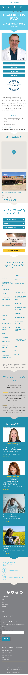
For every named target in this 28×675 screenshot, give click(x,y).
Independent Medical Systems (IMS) (6, 357)
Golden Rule (5, 337)
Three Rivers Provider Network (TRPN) (20, 329)
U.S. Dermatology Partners (15, 672)
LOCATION (14, 63)
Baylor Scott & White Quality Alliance (6, 299)
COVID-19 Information (7, 616)
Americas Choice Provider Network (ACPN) (7, 284)
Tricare (17, 335)
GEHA (3, 333)
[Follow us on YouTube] (21, 592)
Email (3, 629)
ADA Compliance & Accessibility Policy (14, 669)
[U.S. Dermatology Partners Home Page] (14, 3)
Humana (4, 351)
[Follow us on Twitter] (12, 592)
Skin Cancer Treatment (7, 650)
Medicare (17, 279)
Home (3, 11)
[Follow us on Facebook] (8, 592)
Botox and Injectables (6, 652)
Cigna (3, 319)
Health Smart (6, 341)
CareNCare (5, 311)
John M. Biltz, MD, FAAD (16, 11)
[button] (14, 152)
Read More (6, 456)
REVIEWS (14, 75)
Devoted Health (6, 323)
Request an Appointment (14, 250)
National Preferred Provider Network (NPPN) (20, 298)
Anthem (4, 293)
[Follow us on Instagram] (17, 592)
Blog (3, 611)
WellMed (17, 354)
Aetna (3, 274)
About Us (4, 608)
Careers (3, 609)
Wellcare (17, 350)
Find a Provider (5, 602)
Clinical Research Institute (7, 615)
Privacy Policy (8, 667)
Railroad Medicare (20, 317)
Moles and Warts (5, 657)
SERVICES (14, 67)
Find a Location (5, 604)
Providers (7, 11)
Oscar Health (18, 303)
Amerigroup (5, 289)
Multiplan (17, 288)
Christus (4, 315)
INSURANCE (14, 71)
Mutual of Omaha (20, 292)
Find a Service (5, 601)
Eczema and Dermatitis (7, 655)
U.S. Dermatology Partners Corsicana (11, 192)
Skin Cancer (7, 223)
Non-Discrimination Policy (17, 667)
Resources (4, 606)
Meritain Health (19, 283)
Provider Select (19, 313)
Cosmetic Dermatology (10, 227)
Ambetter (4, 278)
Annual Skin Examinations (7, 654)
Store (3, 613)
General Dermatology (10, 219)
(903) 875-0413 (10, 200)
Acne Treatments (5, 659)
